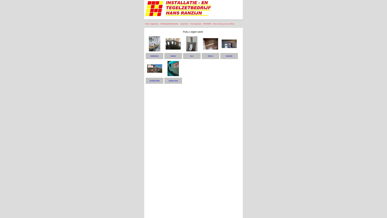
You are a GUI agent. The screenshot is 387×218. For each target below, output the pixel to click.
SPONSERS (207, 24)
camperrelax (184, 24)
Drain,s (210, 56)
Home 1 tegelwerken (151, 24)
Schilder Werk (155, 80)
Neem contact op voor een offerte (223, 24)
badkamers (155, 56)
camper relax (173, 80)
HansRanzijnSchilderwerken (169, 24)
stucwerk (229, 56)
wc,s (192, 56)
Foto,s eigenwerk (195, 24)
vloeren (173, 56)
